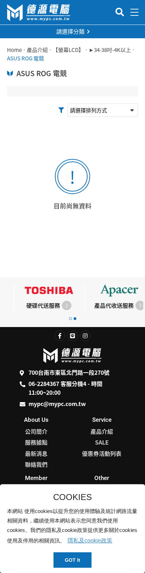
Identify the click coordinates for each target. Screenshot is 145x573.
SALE (102, 442)
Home (14, 50)
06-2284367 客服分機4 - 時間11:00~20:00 (65, 388)
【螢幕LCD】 (68, 50)
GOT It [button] (72, 560)
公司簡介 (36, 431)
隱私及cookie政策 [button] (90, 541)
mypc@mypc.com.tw (57, 403)
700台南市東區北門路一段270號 (69, 372)
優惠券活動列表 (101, 453)
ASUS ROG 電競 (25, 58)
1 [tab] (70, 318)
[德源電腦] (38, 12)
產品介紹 (37, 50)
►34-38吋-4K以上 (110, 50)
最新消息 (36, 453)
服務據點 (36, 442)
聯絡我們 (36, 464)
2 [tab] (75, 318)
